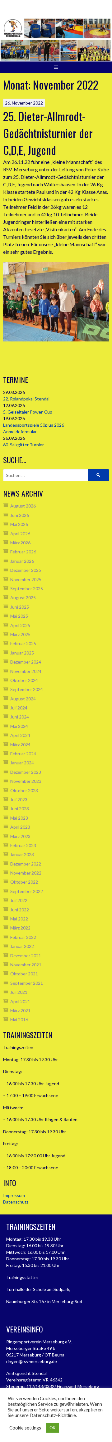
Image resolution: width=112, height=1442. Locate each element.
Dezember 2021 (25, 955)
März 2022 (20, 927)
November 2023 (25, 781)
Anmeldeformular (20, 431)
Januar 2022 (22, 946)
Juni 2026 (19, 515)
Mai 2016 (19, 1019)
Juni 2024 (19, 716)
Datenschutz (15, 1201)
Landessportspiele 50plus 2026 (33, 425)
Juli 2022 (18, 900)
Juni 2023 (19, 808)
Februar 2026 (23, 551)
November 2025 (25, 579)
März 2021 (20, 1010)
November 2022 (25, 873)
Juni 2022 (19, 909)
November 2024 (25, 671)
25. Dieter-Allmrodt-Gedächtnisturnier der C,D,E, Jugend (48, 133)
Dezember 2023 (25, 772)
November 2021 (25, 964)
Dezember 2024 (25, 662)
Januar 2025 (22, 652)
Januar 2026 (22, 561)
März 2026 (20, 542)
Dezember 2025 (25, 570)
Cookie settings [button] (25, 1427)
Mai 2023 (19, 818)
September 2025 (26, 588)
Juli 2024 (18, 707)
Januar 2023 (22, 854)
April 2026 (20, 533)
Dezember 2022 (25, 863)
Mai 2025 (19, 616)
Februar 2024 (23, 753)
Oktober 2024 (24, 680)
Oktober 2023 (24, 790)
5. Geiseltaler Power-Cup (27, 411)
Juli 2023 (18, 799)
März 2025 (20, 634)
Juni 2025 (19, 607)
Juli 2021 (18, 992)
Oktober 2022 (24, 882)
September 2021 (26, 983)
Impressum (14, 1195)
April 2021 (20, 1001)
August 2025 (23, 597)
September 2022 (26, 891)
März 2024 (20, 744)
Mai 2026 (19, 524)
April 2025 (20, 625)
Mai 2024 (19, 726)
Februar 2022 (23, 937)
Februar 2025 (23, 643)
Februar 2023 (23, 845)
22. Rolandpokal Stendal (26, 398)
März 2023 (20, 836)
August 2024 (23, 698)
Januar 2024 (22, 762)
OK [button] (52, 1427)
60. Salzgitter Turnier (23, 444)
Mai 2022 (19, 918)
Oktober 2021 (24, 973)
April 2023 (20, 827)
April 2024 (20, 735)
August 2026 (23, 505)
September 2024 (26, 689)
